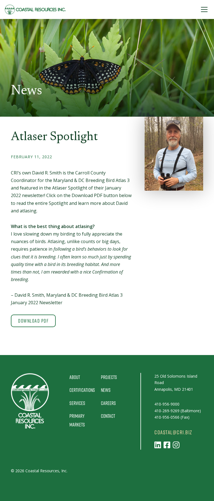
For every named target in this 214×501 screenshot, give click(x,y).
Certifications (82, 390)
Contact (108, 416)
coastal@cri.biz (173, 432)
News (106, 390)
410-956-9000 (166, 404)
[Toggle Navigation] (204, 9)
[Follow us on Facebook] (167, 445)
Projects (109, 377)
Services (77, 403)
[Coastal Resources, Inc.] (35, 9)
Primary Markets (77, 420)
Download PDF (33, 320)
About (74, 377)
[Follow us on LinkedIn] (157, 445)
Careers (108, 403)
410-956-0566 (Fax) (171, 417)
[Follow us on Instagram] (176, 445)
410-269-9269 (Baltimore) (177, 410)
